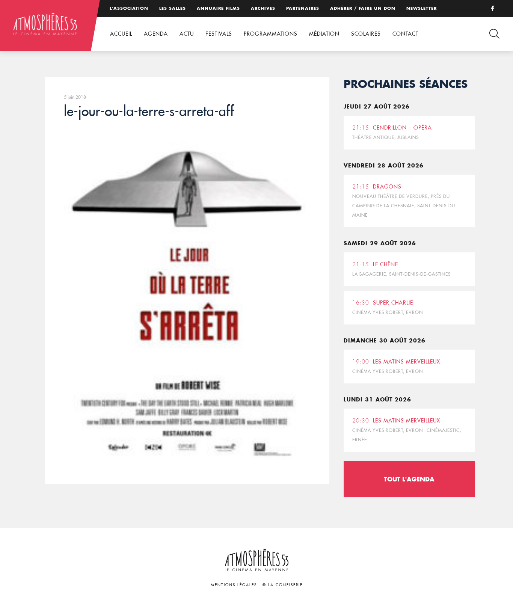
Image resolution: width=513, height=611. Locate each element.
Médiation (324, 33)
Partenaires (302, 8)
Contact (405, 33)
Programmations (270, 33)
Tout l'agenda (409, 479)
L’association (129, 8)
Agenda (156, 33)
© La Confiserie (283, 584)
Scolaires (366, 33)
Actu (187, 33)
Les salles (172, 8)
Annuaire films (218, 8)
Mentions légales (234, 584)
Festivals (218, 33)
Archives (263, 8)
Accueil (121, 33)
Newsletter (421, 8)
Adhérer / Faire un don (362, 8)
